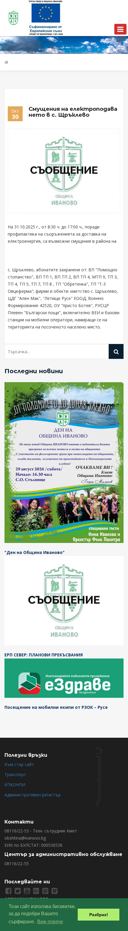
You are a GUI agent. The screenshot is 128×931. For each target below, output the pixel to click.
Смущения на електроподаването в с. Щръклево (73, 112)
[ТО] (46, 17)
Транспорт (15, 774)
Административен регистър (32, 795)
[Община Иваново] (14, 17)
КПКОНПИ (14, 784)
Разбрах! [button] (98, 914)
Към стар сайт (19, 764)
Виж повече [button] (50, 921)
